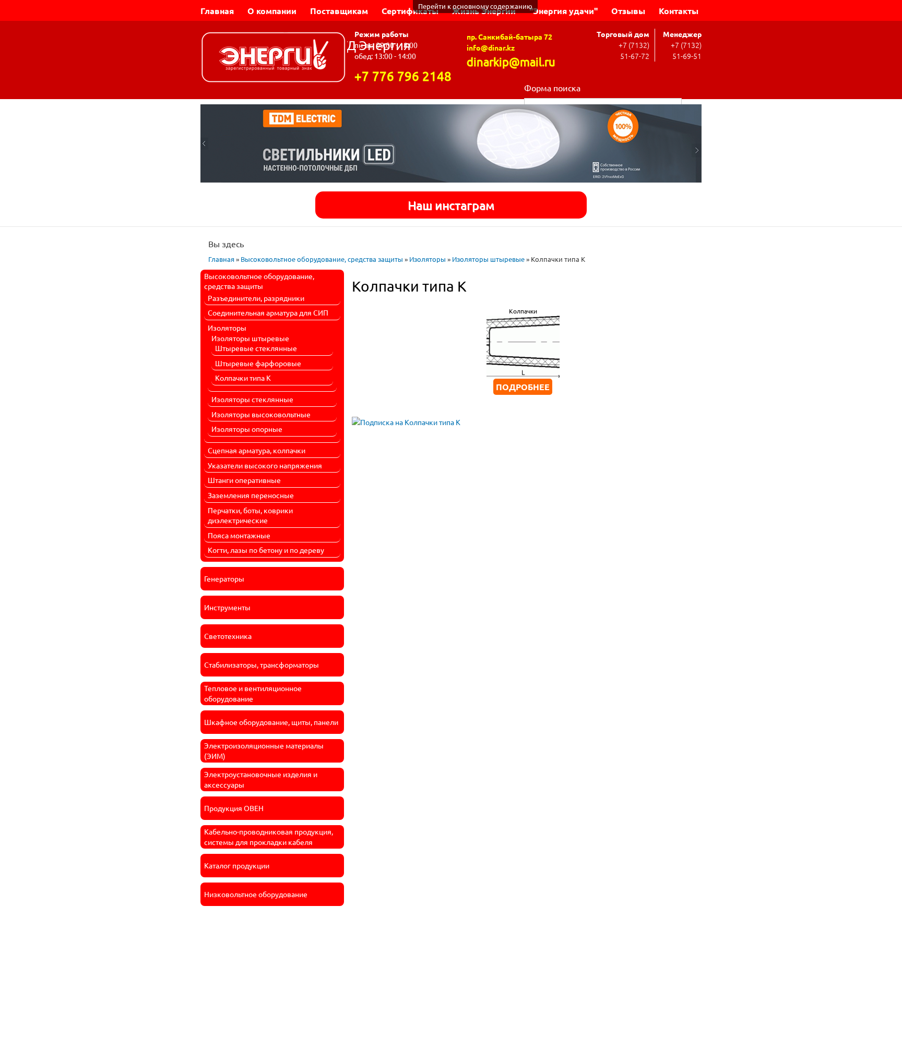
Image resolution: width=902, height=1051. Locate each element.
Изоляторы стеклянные (252, 399)
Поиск (692, 103)
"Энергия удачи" (563, 10)
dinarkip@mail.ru (511, 61)
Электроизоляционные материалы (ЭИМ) (264, 750)
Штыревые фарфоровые (258, 363)
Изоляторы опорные (246, 428)
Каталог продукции (236, 865)
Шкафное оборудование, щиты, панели (271, 722)
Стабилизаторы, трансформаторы (261, 664)
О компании (271, 10)
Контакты (678, 10)
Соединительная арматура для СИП (268, 312)
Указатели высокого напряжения (265, 465)
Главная (217, 10)
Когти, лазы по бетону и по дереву (266, 549)
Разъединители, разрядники (256, 298)
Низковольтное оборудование (255, 894)
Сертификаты (410, 10)
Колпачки (523, 311)
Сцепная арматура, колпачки (256, 450)
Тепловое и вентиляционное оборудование (253, 693)
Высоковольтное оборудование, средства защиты (322, 259)
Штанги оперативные (244, 480)
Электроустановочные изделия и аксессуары (260, 779)
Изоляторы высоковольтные (261, 414)
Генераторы (224, 578)
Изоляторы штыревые (488, 259)
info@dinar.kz (491, 47)
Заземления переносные (251, 495)
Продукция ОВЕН (234, 808)
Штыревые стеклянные (256, 348)
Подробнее (523, 386)
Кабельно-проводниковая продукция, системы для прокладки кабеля (268, 837)
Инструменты (227, 607)
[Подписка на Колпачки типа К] (406, 418)
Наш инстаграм (451, 204)
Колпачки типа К (243, 377)
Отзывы (628, 10)
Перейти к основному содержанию (475, 6)
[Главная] (273, 58)
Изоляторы (427, 259)
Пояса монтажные (239, 535)
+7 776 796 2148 (403, 75)
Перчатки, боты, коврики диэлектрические (250, 515)
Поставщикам (339, 10)
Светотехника (228, 636)
